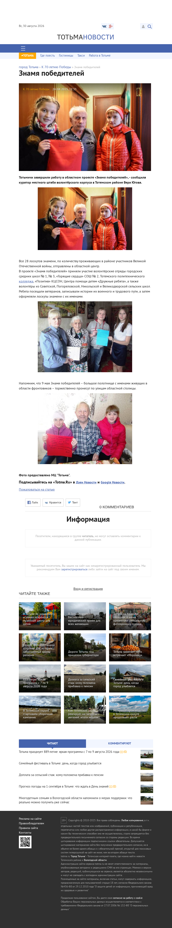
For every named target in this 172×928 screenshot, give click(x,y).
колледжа (26, 281)
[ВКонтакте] (104, 26)
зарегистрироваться (74, 569)
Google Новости (112, 483)
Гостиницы (66, 56)
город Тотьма (28, 67)
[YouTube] (111, 26)
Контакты (25, 833)
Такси (81, 56)
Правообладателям (31, 823)
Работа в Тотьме (100, 56)
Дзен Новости (86, 483)
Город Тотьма (78, 856)
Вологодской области (95, 860)
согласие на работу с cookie (127, 898)
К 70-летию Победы (56, 67)
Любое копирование (132, 820)
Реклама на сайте (30, 819)
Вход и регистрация (88, 589)
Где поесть (47, 56)
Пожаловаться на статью (37, 490)
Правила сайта (28, 828)
